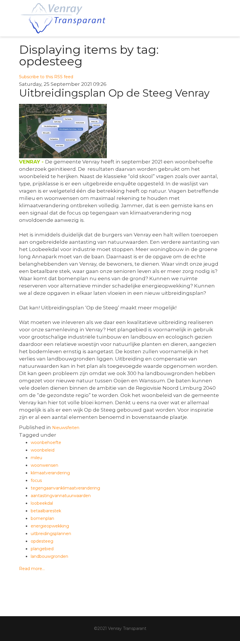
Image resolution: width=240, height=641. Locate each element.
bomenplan (42, 518)
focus (36, 480)
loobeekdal (42, 503)
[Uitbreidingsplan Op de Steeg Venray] (120, 131)
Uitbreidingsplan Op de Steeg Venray (114, 93)
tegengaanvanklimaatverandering (65, 488)
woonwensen (44, 465)
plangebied (42, 548)
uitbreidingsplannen (51, 533)
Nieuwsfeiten (65, 427)
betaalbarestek (46, 510)
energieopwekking (50, 526)
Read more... (32, 568)
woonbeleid (42, 450)
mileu (36, 457)
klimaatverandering (50, 472)
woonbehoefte (46, 442)
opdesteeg (42, 541)
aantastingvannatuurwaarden (61, 495)
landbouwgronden (49, 556)
